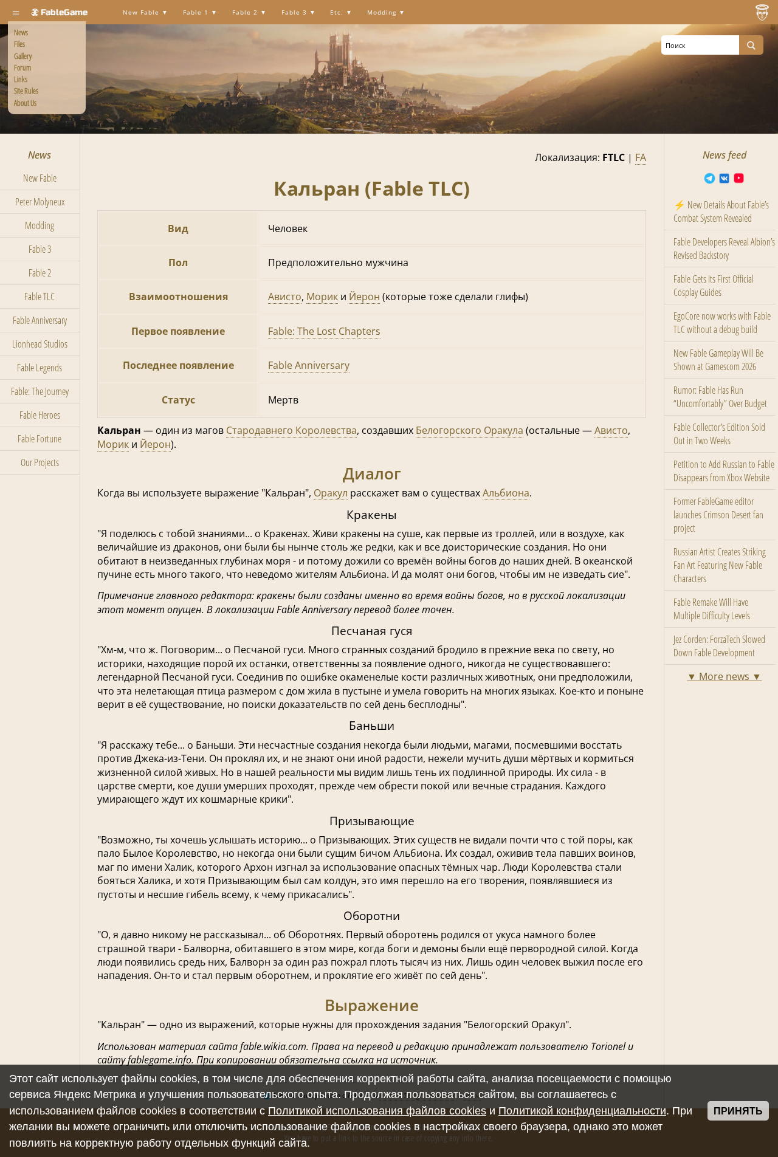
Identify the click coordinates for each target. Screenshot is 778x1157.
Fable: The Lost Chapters (324, 331)
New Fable (142, 12)
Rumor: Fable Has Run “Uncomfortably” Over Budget (720, 396)
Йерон (364, 296)
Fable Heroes (39, 415)
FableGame (64, 12)
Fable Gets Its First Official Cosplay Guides (713, 285)
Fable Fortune (39, 438)
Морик (322, 296)
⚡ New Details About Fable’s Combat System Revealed (721, 211)
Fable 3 (295, 12)
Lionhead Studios (39, 344)
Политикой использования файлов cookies (377, 1111)
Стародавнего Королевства (291, 430)
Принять (738, 1111)
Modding (383, 12)
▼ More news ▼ (724, 676)
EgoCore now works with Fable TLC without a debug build (722, 322)
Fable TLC (39, 296)
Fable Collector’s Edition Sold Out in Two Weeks (719, 434)
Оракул (331, 493)
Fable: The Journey (40, 391)
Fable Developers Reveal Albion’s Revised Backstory (724, 248)
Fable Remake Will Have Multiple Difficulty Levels (711, 609)
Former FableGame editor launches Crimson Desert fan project (718, 515)
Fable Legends (39, 367)
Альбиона (506, 493)
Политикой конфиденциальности (582, 1111)
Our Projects (40, 462)
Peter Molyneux (39, 201)
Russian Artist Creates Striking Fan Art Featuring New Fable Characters (719, 565)
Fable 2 (246, 12)
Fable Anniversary (40, 320)
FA (640, 157)
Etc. (338, 12)
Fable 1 (197, 12)
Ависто (284, 296)
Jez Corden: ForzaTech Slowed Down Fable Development (719, 646)
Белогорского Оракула (469, 430)
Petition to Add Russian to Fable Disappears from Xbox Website (723, 471)
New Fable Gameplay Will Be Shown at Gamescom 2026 (718, 359)
